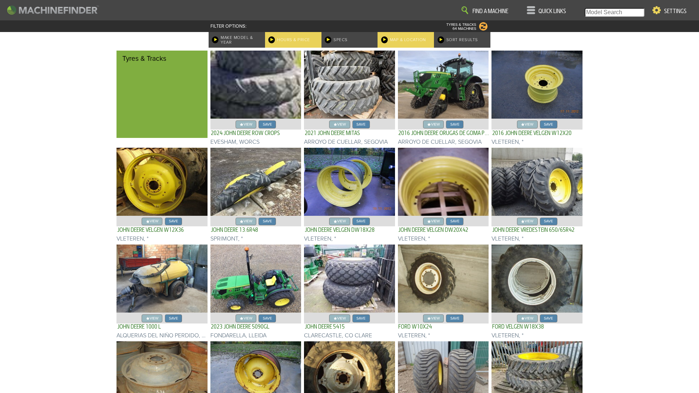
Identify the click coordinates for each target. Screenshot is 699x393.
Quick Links (552, 11)
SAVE (267, 124)
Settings (675, 11)
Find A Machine (490, 11)
